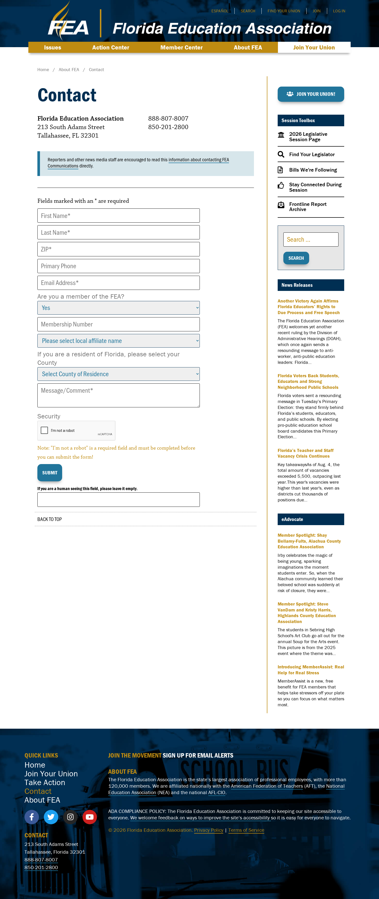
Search (248, 10)
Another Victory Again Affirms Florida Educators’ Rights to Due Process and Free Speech (309, 306)
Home (34, 764)
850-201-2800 (41, 867)
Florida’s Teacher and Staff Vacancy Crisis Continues (306, 453)
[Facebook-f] (31, 817)
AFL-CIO (216, 792)
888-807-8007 (41, 859)
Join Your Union (314, 47)
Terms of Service (246, 830)
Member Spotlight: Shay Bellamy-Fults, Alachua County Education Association (309, 541)
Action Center (110, 47)
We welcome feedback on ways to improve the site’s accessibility (200, 817)
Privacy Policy (208, 830)
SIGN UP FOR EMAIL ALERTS (198, 755)
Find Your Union (284, 10)
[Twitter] (51, 817)
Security (48, 416)
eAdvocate (292, 519)
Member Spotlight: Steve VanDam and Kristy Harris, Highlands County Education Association (307, 612)
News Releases (297, 285)
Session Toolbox (298, 120)
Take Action (44, 782)
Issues (52, 47)
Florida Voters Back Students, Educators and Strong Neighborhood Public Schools (308, 381)
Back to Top (49, 519)
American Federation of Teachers (267, 786)
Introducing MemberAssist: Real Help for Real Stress (311, 670)
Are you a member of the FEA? (80, 296)
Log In (339, 10)
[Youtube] (90, 817)
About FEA (248, 47)
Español (219, 10)
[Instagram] (70, 817)
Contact (38, 791)
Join (317, 10)
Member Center (181, 47)
